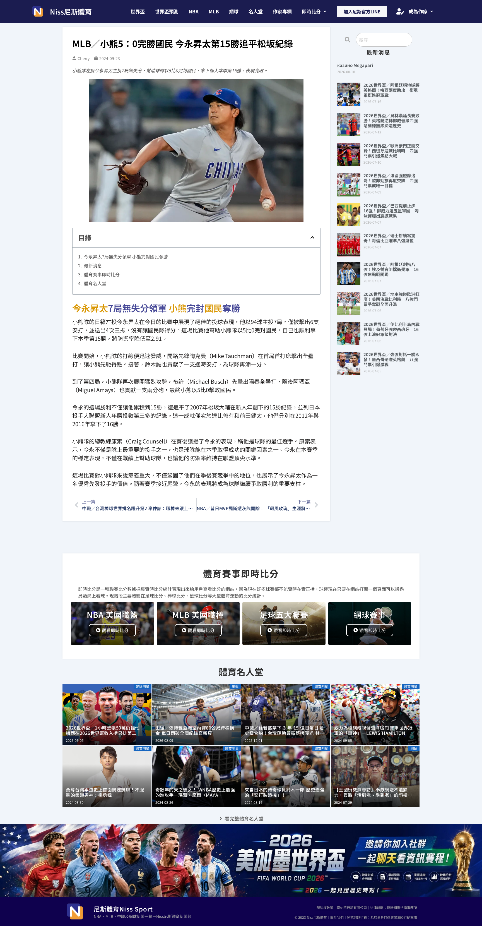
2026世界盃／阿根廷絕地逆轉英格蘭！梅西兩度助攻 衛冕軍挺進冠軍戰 (391, 90)
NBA (194, 11)
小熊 (178, 307)
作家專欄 (282, 11)
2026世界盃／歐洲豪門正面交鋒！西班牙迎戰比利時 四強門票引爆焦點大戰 (391, 151)
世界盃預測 (167, 11)
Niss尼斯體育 (71, 11)
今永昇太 (90, 307)
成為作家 (418, 11)
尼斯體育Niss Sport (123, 908)
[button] (314, 11)
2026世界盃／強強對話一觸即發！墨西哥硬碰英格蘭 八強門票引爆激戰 (391, 359)
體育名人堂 (95, 283)
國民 (213, 307)
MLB (214, 11)
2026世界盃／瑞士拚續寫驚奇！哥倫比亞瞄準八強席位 (389, 237)
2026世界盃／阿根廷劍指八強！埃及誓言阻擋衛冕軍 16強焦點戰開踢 (391, 269)
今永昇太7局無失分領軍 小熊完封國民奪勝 (126, 256)
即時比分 (311, 11)
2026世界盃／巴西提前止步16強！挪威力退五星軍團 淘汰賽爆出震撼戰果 (391, 211)
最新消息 (93, 265)
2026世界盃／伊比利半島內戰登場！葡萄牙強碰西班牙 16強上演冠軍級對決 (391, 329)
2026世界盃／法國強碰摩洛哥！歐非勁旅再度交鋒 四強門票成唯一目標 (390, 180)
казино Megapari (355, 65)
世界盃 (138, 11)
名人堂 (256, 11)
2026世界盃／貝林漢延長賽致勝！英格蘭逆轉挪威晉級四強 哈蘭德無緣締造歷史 (392, 120)
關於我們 (337, 917)
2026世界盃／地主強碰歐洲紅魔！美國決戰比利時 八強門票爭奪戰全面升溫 (391, 299)
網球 (233, 11)
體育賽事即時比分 (102, 274)
